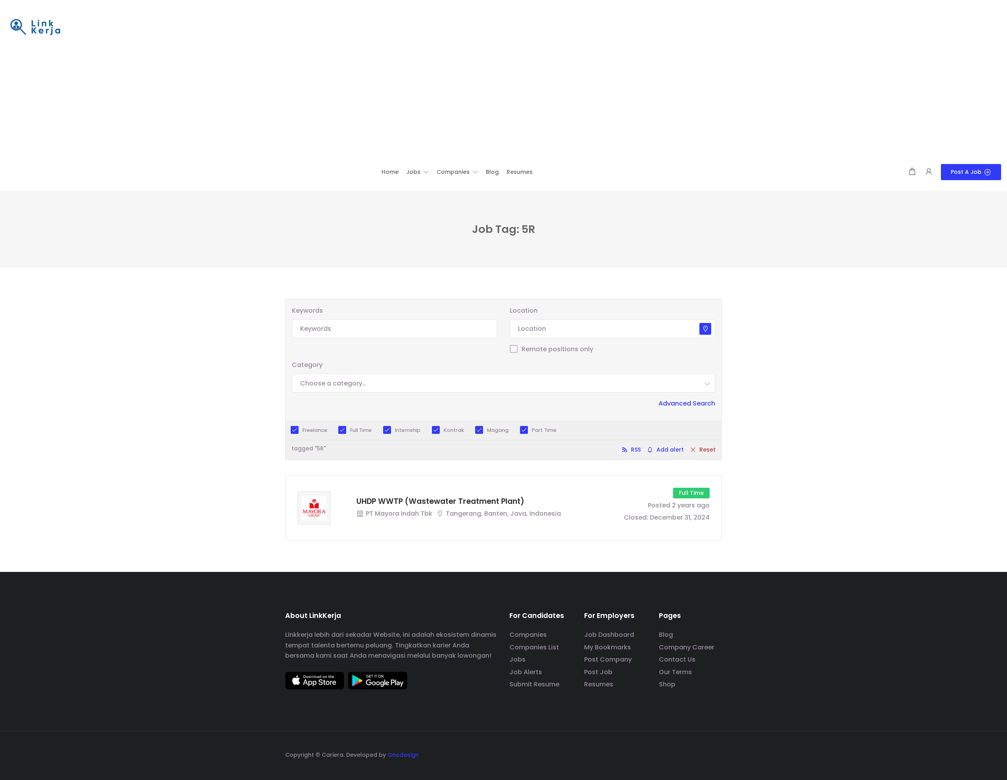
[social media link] (715, 754)
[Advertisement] (503, 105)
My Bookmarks (607, 647)
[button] (417, 172)
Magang (498, 430)
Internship (408, 430)
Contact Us (677, 659)
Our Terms (675, 672)
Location (524, 310)
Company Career (686, 647)
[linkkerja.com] (35, 27)
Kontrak (454, 430)
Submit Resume (534, 684)
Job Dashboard (609, 634)
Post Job (598, 672)
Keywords (307, 310)
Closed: (636, 517)
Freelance (314, 430)
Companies (528, 634)
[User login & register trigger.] (928, 172)
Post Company (608, 659)
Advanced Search (686, 403)
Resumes (598, 684)
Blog (666, 634)
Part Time (544, 430)
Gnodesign (403, 755)
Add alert (670, 450)
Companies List (534, 647)
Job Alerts (525, 672)
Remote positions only (557, 349)
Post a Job (966, 172)
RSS (636, 450)
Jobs (517, 659)
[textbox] (333, 383)
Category (307, 364)
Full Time (361, 430)
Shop (667, 684)
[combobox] (503, 383)
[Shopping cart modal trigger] (912, 172)
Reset (707, 450)
